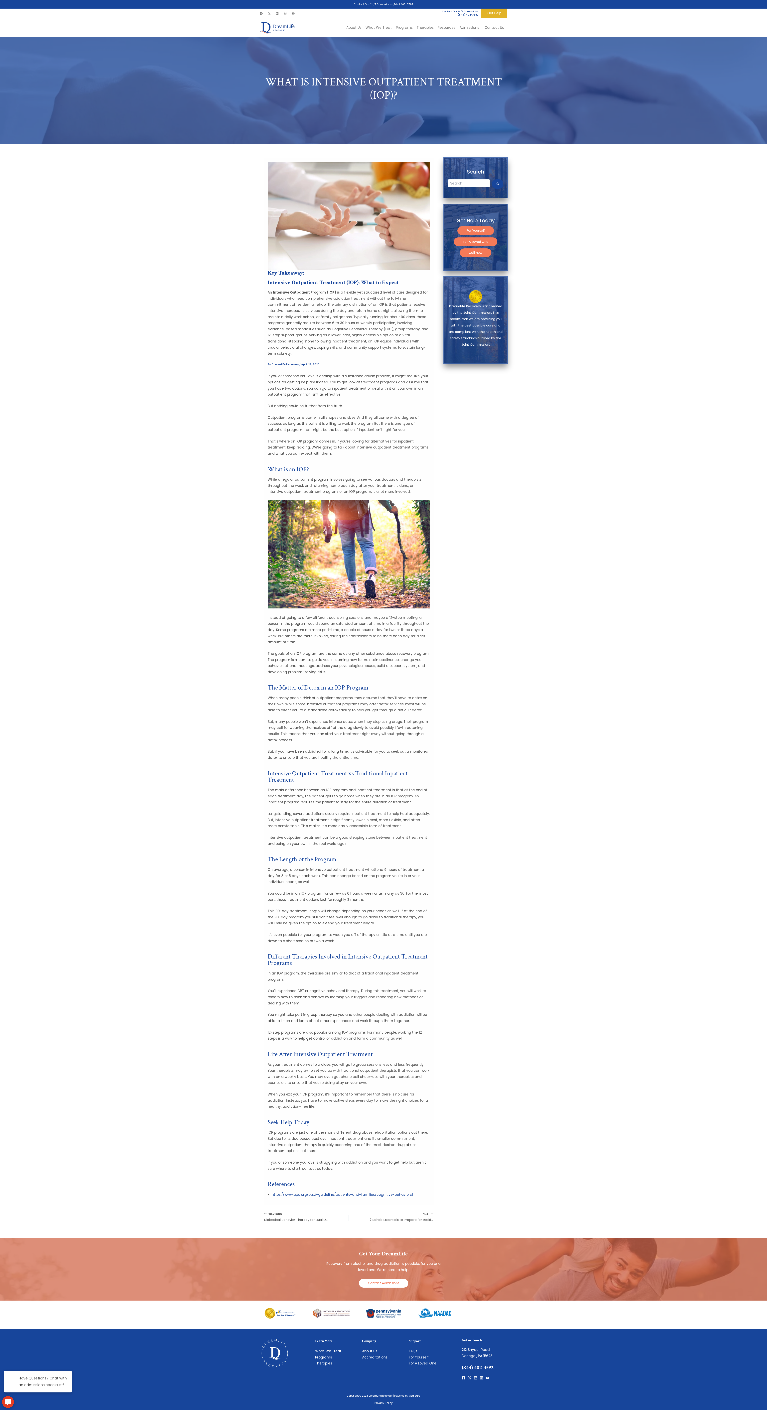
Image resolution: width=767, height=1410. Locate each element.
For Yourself (475, 230)
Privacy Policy (384, 1403)
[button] (494, 13)
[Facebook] (261, 13)
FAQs (413, 1351)
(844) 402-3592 (402, 4)
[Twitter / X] (269, 13)
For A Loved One (475, 241)
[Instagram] (285, 13)
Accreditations (374, 1357)
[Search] (497, 184)
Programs (323, 1357)
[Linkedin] (277, 13)
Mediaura (414, 1395)
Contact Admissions (383, 1283)
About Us (369, 1351)
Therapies (323, 1363)
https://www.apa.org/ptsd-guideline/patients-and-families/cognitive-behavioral (342, 1194)
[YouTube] (293, 13)
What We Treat (328, 1351)
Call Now (475, 252)
